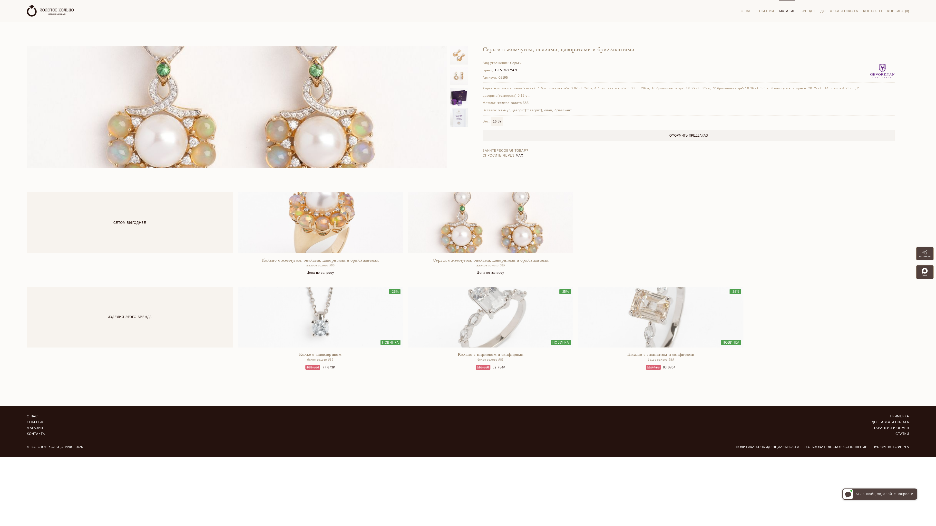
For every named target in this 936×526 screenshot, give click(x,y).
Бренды (808, 11)
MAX (519, 155)
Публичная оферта (891, 447)
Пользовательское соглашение (836, 447)
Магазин (787, 11)
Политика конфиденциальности (767, 447)
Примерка (899, 416)
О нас (746, 11)
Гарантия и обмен (891, 428)
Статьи (902, 434)
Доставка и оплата (839, 11)
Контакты (872, 11)
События (765, 11)
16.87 (497, 121)
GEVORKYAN (506, 70)
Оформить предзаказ (688, 135)
